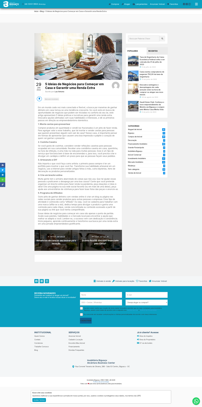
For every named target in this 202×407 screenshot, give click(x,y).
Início (36, 11)
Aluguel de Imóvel (135, 129)
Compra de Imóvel (135, 137)
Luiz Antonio (59, 91)
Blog (42, 11)
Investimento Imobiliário (137, 158)
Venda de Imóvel (134, 173)
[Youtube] (190, 4)
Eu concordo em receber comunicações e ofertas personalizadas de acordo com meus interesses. (120, 314)
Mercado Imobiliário (52, 99)
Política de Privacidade (148, 310)
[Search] (162, 38)
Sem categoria (133, 169)
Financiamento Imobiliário (137, 144)
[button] (37, 4)
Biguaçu (131, 133)
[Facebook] (184, 4)
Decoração (132, 140)
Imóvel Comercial (134, 155)
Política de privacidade (101, 382)
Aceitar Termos (39, 400)
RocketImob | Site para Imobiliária (110, 384)
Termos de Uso (132, 310)
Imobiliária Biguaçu (135, 151)
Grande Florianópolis (136, 147)
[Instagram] (187, 4)
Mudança (131, 166)
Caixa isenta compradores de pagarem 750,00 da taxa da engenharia (152, 74)
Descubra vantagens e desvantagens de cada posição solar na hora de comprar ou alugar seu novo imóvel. (151, 90)
